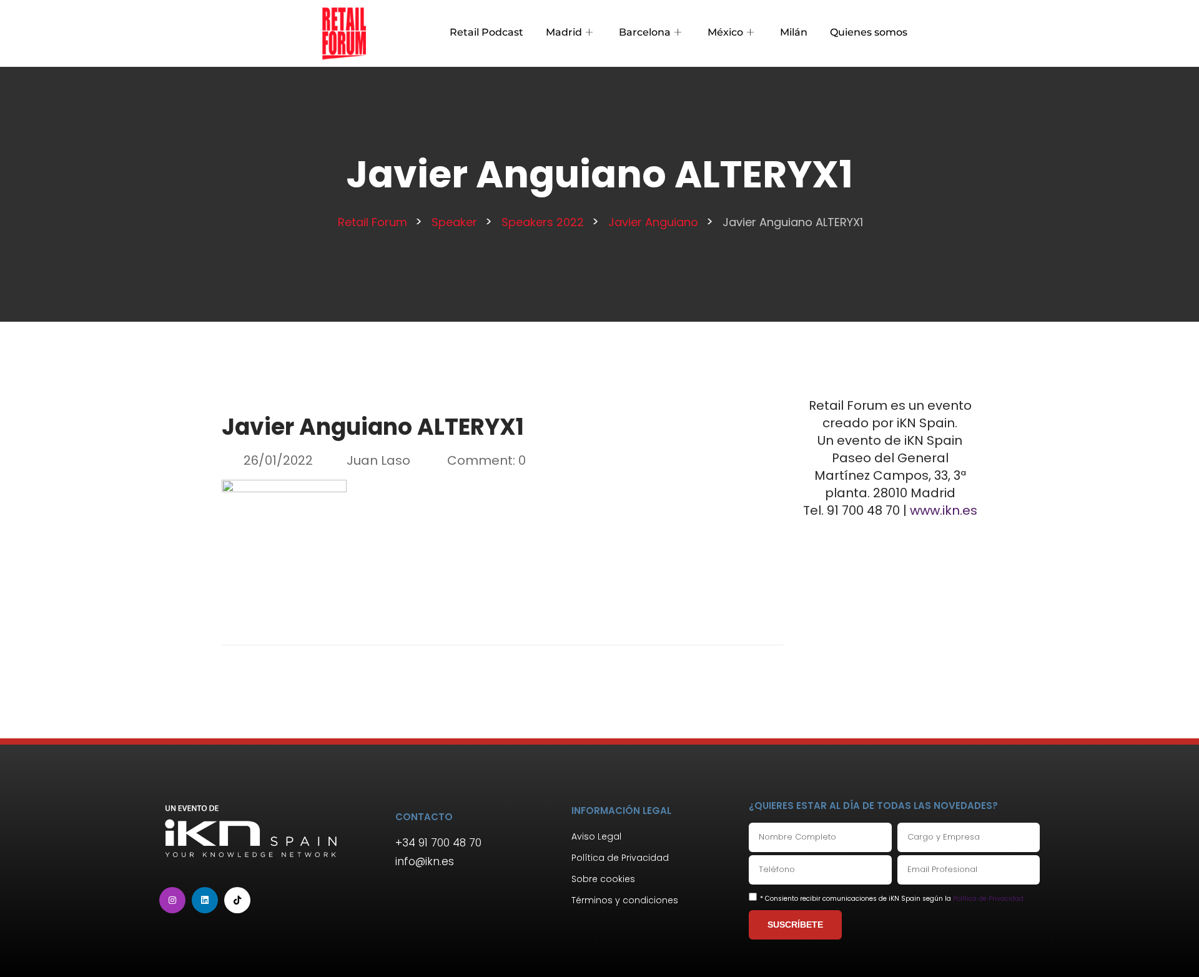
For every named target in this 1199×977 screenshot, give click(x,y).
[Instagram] (172, 900)
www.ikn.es (943, 510)
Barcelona (645, 32)
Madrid (564, 32)
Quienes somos (868, 32)
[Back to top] (1171, 949)
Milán (793, 32)
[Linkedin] (205, 900)
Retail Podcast (486, 32)
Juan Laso (378, 460)
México (725, 32)
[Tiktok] (237, 900)
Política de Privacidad (988, 898)
